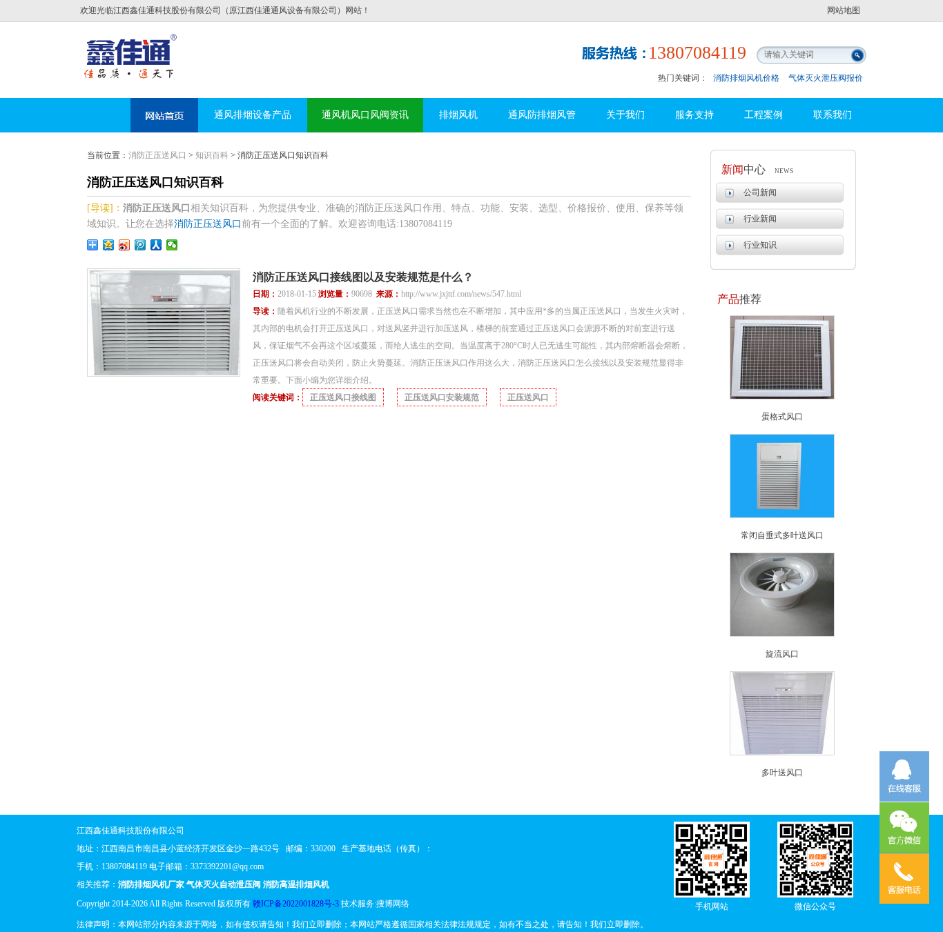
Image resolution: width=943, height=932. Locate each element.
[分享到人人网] (156, 244)
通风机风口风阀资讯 (365, 115)
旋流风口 (782, 654)
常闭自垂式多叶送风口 (782, 535)
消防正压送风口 (157, 155)
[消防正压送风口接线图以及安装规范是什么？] (163, 374)
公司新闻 (760, 192)
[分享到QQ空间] (109, 244)
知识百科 (212, 155)
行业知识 (760, 245)
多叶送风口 (782, 772)
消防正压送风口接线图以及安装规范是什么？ (363, 277)
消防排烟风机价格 (746, 78)
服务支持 (694, 115)
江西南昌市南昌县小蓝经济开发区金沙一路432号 (190, 848)
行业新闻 (760, 219)
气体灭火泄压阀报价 (825, 78)
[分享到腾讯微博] (140, 244)
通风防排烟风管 (542, 115)
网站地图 (843, 10)
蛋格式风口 (782, 417)
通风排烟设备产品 (252, 115)
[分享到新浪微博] (124, 244)
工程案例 (763, 115)
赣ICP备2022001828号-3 (296, 904)
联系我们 (832, 115)
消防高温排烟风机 (132, 45)
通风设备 (164, 115)
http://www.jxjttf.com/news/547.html (461, 294)
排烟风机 (458, 115)
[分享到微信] (172, 244)
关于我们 (625, 115)
